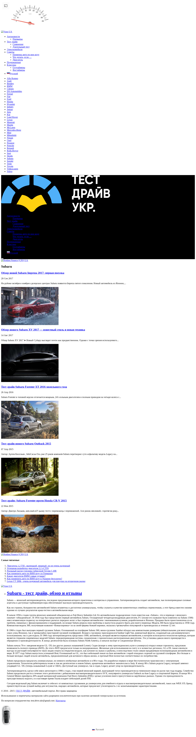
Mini (9, 132)
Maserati (11, 122)
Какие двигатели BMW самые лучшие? (26, 576)
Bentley (10, 83)
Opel (9, 140)
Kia (8, 114)
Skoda (10, 156)
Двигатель (18, 60)
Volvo (9, 171)
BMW (10, 86)
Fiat (8, 96)
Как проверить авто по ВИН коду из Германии (30, 573)
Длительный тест (21, 47)
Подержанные (14, 62)
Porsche (10, 145)
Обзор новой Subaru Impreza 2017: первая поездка (32, 272)
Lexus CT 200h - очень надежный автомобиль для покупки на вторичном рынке (46, 581)
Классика (11, 65)
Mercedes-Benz (14, 130)
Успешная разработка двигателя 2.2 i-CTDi (28, 568)
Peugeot (10, 143)
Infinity (10, 107)
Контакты (61, 700)
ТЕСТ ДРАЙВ (23, 691)
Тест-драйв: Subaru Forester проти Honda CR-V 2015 (34, 500)
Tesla (9, 163)
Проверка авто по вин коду (26, 54)
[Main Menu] (2, 258)
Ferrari (10, 94)
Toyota (10, 166)
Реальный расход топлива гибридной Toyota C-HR (32, 571)
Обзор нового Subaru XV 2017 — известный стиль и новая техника (43, 329)
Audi (9, 81)
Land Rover (12, 117)
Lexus (9, 120)
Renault (10, 148)
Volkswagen (12, 169)
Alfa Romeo (12, 78)
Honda (10, 101)
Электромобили (15, 49)
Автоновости (13, 36)
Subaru (10, 158)
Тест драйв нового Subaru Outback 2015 (26, 443)
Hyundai (11, 104)
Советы (10, 52)
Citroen (10, 89)
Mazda (10, 125)
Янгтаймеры (19, 70)
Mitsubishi (11, 135)
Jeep (9, 112)
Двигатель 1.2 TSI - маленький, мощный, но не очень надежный (38, 566)
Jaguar (10, 109)
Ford (9, 99)
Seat (9, 153)
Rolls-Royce (12, 151)
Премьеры (18, 39)
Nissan (10, 138)
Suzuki (10, 161)
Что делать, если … (22, 57)
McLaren (11, 127)
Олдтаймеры (19, 67)
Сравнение (18, 44)
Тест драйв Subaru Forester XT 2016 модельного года (34, 386)
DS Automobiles (14, 91)
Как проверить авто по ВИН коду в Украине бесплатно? (34, 578)
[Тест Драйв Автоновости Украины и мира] (55, 211)
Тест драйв (12, 41)
